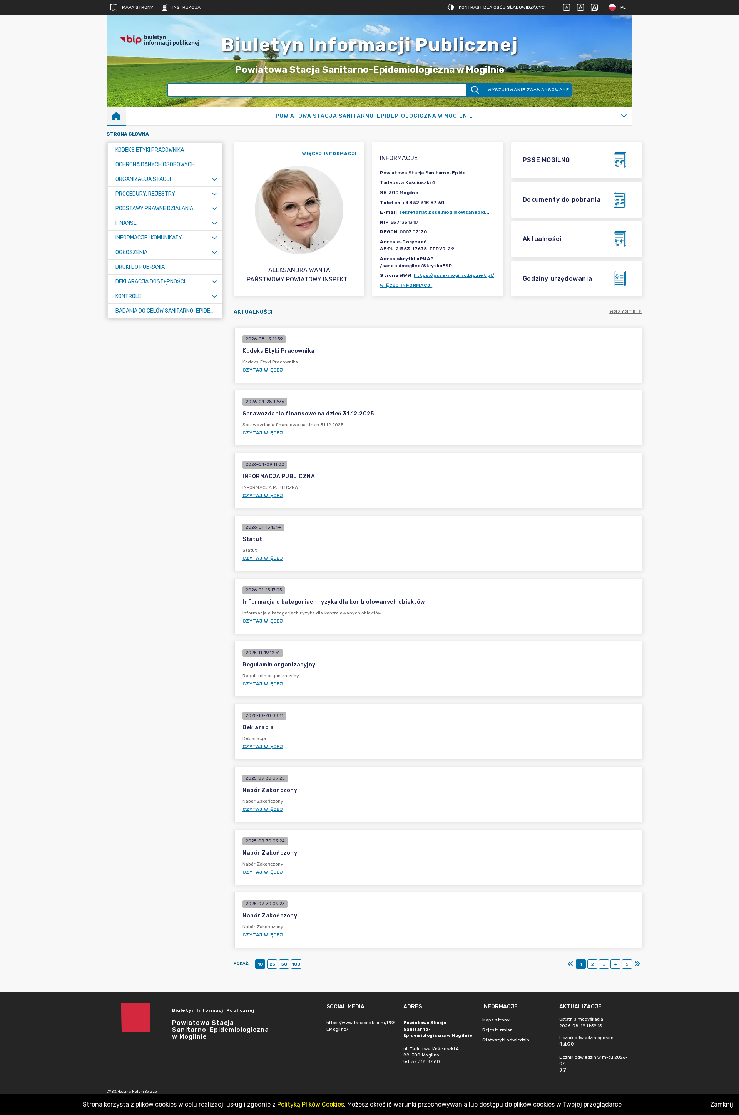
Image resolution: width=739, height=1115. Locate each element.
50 (284, 964)
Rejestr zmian (497, 1030)
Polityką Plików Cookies (310, 1104)
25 (272, 964)
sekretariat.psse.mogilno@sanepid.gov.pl (449, 212)
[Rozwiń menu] (214, 179)
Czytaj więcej (262, 370)
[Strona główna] (116, 116)
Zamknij (721, 1104)
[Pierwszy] (570, 964)
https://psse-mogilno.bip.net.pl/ (454, 275)
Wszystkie (626, 311)
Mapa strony (137, 7)
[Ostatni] (637, 964)
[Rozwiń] (623, 116)
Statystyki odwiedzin (505, 1040)
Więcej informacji (406, 285)
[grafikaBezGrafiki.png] (609, 39)
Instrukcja (186, 7)
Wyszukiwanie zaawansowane (528, 89)
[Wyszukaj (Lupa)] (474, 90)
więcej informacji (329, 153)
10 (260, 964)
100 (296, 964)
